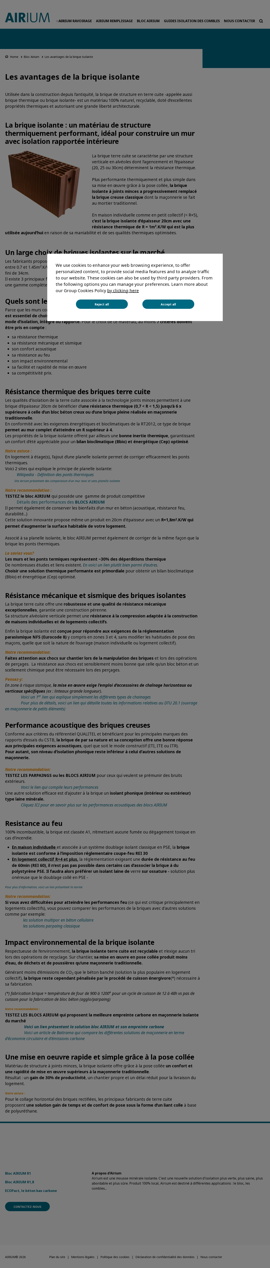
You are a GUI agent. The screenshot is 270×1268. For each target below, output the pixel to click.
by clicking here (123, 290)
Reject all (102, 304)
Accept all (168, 304)
